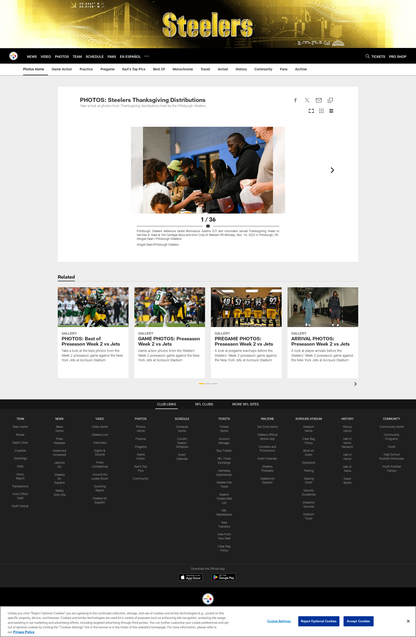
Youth (392, 446)
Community (141, 478)
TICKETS (224, 418)
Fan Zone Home (267, 426)
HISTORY (347, 418)
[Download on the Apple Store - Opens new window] (190, 578)
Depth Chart (20, 442)
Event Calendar (267, 458)
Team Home (20, 426)
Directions (308, 462)
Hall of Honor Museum (347, 443)
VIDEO (100, 418)
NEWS (59, 418)
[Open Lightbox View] (208, 189)
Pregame (141, 446)
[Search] (368, 56)
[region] (208, 621)
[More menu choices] (147, 56)
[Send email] (319, 103)
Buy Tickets (224, 450)
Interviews (99, 442)
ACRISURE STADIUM (308, 418)
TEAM (20, 418)
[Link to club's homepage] (13, 56)
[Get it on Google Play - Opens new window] (223, 579)
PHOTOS (141, 418)
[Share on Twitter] (307, 103)
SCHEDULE (182, 418)
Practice (141, 438)
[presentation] (356, 384)
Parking (309, 470)
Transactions (20, 486)
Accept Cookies (358, 621)
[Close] (408, 621)
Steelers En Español (59, 478)
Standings (20, 458)
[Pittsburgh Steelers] (208, 599)
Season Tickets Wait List (224, 498)
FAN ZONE (267, 418)
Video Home (100, 426)
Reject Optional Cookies (319, 621)
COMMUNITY (391, 418)
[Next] (332, 170)
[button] (201, 383)
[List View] (331, 111)
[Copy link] (330, 100)
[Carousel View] (311, 111)
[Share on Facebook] (295, 103)
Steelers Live (100, 434)
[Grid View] (321, 111)
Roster (20, 434)
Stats (20, 466)
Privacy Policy (23, 632)
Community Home (392, 426)
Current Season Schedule (182, 443)
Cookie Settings (279, 621)
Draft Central (20, 506)
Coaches (20, 450)
